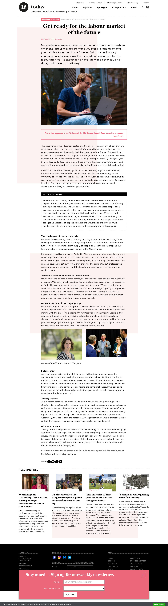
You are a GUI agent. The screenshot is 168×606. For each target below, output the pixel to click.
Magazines (80, 3)
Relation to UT (52, 588)
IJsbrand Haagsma (82, 19)
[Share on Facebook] (49, 461)
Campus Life (119, 7)
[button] (143, 575)
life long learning (97, 19)
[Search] (147, 7)
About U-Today (132, 3)
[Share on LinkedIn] (60, 461)
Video (134, 7)
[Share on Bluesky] (53, 461)
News (75, 7)
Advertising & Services (114, 3)
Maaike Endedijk (67, 19)
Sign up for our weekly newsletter (84, 562)
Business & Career (95, 3)
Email (57, 582)
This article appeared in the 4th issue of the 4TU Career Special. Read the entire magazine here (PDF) (84, 134)
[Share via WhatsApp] (57, 461)
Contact (146, 3)
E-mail (54, 567)
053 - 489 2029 (25, 560)
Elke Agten (58, 39)
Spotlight (102, 7)
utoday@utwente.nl (25, 565)
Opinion (87, 7)
